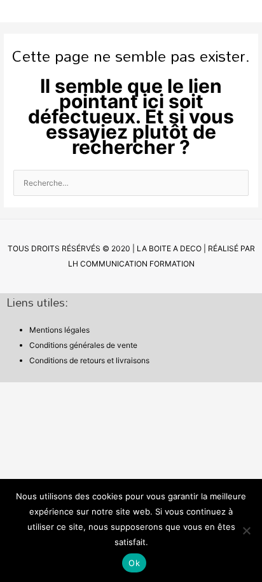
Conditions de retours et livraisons (89, 360)
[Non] (246, 530)
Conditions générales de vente (83, 345)
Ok (134, 563)
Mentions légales (59, 330)
